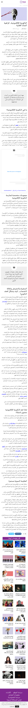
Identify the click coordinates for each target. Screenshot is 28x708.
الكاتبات (8, 692)
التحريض (4, 301)
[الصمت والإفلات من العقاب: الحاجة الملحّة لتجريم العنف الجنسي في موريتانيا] (20, 630)
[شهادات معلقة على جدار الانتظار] (20, 573)
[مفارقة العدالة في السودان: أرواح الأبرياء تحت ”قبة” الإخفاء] (8, 603)
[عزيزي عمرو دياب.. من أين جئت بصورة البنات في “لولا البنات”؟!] (8, 544)
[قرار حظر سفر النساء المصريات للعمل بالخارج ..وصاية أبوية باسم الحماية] (20, 645)
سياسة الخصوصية (14, 697)
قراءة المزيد (12, 706)
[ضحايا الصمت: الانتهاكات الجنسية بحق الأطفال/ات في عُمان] (20, 588)
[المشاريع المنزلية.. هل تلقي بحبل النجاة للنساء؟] (8, 630)
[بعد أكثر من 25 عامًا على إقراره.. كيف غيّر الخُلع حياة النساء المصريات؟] (8, 573)
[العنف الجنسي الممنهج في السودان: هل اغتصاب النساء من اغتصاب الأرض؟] (8, 558)
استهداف (24, 352)
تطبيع (16, 456)
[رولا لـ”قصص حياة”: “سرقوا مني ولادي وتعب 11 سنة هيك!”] (8, 660)
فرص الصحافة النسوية (14, 700)
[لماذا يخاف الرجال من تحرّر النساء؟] (8, 617)
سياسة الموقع (17, 692)
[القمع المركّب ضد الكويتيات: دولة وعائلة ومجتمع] (8, 645)
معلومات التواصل (14, 695)
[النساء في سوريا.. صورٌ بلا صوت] (20, 617)
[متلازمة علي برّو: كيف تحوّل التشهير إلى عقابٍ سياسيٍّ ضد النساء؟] (20, 603)
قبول (17, 706)
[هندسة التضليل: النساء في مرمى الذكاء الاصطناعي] (20, 544)
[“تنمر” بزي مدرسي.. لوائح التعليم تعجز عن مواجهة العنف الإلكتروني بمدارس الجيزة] (8, 675)
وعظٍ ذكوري (12, 423)
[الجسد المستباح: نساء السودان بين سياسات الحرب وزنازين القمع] (20, 660)
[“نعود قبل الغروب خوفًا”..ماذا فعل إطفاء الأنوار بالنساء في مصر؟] (20, 675)
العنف (17, 125)
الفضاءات (18, 451)
